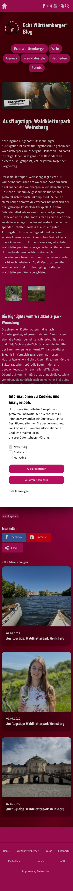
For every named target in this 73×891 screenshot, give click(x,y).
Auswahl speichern (36, 480)
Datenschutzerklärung (34, 437)
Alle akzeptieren (36, 469)
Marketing (20, 457)
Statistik (19, 452)
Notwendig (20, 447)
